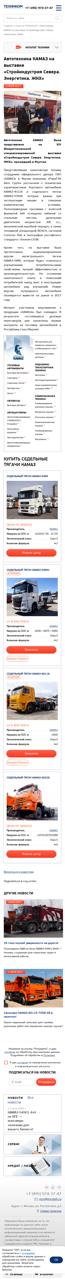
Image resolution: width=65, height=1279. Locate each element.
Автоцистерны (16, 412)
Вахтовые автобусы (17, 405)
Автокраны (41, 375)
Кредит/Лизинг (17, 658)
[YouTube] (53, 1187)
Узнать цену (31, 553)
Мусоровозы (42, 439)
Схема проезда (50, 1211)
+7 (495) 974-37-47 (39, 8)
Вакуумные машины (45, 412)
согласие (10, 1052)
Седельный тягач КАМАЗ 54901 (28, 570)
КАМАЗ (54, 529)
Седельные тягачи (16, 383)
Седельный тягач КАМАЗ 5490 (27, 476)
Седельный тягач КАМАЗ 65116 (28, 674)
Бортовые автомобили (18, 373)
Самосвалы (13, 378)
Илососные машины (45, 417)
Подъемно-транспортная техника (44, 367)
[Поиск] (57, 18)
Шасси (11, 393)
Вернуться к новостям (19, 872)
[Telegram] (59, 1187)
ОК (56, 1259)
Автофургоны (14, 388)
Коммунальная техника (45, 398)
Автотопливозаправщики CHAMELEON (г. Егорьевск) (18, 420)
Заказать (31, 650)
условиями (28, 1253)
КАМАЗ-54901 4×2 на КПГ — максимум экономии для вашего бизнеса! (22, 1120)
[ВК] (46, 1187)
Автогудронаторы (16, 437)
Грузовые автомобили (15, 367)
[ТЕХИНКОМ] (13, 7)
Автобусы (13, 400)
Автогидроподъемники (46, 380)
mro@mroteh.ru (50, 1199)
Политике (49, 1055)
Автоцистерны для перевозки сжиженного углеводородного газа (46, 345)
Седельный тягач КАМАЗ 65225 (28, 777)
